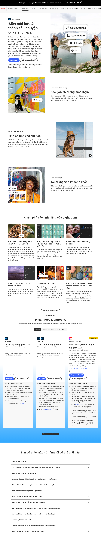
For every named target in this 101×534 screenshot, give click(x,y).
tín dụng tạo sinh (47, 409)
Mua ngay (14, 60)
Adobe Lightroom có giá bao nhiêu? (24, 473)
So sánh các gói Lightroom (50, 433)
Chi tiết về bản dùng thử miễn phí (69, 8)
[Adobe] (3, 8)
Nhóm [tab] (63, 329)
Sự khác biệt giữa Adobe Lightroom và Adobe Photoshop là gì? (33, 514)
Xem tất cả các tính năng (50, 310)
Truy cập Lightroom (86, 8)
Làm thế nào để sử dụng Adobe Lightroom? (27, 490)
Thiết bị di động (43, 8)
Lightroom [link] (25, 8)
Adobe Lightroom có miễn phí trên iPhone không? (29, 502)
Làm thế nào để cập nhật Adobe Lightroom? (27, 496)
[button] (94, 8)
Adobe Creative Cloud (12, 12)
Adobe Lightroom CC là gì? (21, 520)
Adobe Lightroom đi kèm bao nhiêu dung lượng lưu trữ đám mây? (34, 479)
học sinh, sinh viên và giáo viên (19, 67)
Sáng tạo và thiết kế (13, 8)
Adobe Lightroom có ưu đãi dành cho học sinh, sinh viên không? (34, 525)
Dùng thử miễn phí (29, 60)
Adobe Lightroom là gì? (20, 461)
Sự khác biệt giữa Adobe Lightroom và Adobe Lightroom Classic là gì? (36, 508)
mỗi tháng (21, 403)
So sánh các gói (54, 8)
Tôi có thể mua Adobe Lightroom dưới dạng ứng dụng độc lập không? (36, 467)
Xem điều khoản (73, 368)
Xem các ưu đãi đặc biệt (73, 2)
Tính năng (33, 8)
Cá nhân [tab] (38, 329)
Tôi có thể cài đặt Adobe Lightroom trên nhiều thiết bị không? (33, 485)
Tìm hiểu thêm (83, 368)
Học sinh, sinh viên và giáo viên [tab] (51, 329)
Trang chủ (3, 12)
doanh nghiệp (33, 64)
